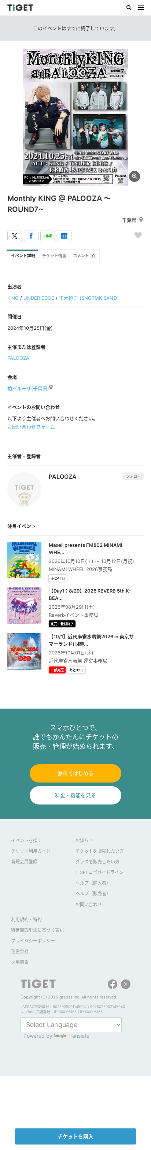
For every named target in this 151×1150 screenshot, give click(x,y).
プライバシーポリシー (33, 941)
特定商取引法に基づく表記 (37, 930)
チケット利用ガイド (31, 851)
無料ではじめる (75, 773)
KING (13, 298)
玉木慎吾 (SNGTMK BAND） (90, 298)
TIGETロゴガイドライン (100, 872)
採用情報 (20, 962)
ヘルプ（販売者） (93, 893)
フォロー (133, 476)
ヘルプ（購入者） (93, 883)
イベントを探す (26, 840)
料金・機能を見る (75, 795)
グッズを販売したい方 (97, 862)
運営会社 (20, 951)
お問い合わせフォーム (31, 427)
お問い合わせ (89, 904)
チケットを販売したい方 (100, 851)
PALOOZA (18, 358)
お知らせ (84, 840)
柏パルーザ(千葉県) (28, 388)
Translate (78, 1036)
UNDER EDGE (38, 298)
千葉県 (129, 220)
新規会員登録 (24, 862)
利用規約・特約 (26, 919)
